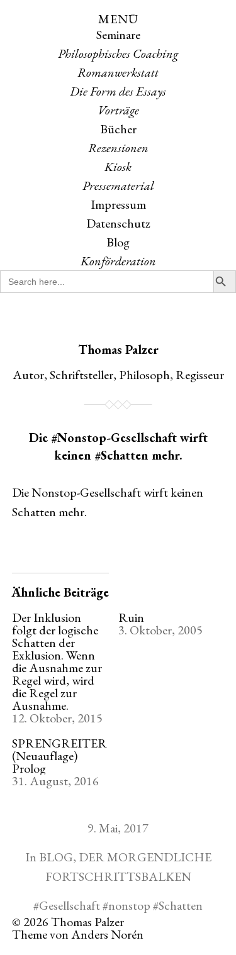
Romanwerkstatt (118, 72)
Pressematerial (118, 185)
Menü (118, 19)
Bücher (118, 129)
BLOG (56, 857)
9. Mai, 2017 (118, 828)
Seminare (118, 34)
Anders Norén (107, 934)
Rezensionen (118, 148)
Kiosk (118, 166)
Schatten (181, 905)
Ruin (131, 617)
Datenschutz (118, 223)
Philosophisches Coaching (118, 53)
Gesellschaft (69, 905)
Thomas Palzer (118, 349)
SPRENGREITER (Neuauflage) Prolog (59, 755)
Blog (118, 242)
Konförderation (118, 261)
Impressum (118, 204)
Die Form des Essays (118, 91)
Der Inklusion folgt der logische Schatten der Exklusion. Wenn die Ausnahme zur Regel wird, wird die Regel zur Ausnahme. (57, 661)
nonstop (129, 905)
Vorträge (118, 110)
